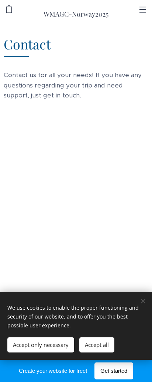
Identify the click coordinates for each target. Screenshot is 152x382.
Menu (142, 9)
